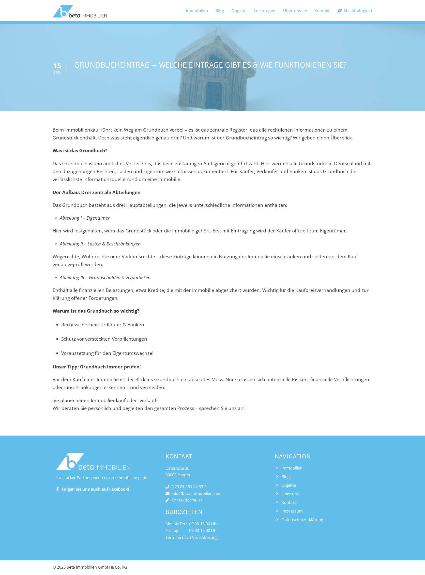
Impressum (292, 511)
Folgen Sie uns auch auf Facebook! (94, 489)
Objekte (239, 10)
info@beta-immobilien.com (195, 493)
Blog (219, 10)
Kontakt (322, 10)
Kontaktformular (185, 500)
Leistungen (265, 10)
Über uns (292, 10)
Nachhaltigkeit (358, 10)
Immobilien (197, 10)
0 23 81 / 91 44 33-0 (188, 486)
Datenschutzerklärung (302, 519)
